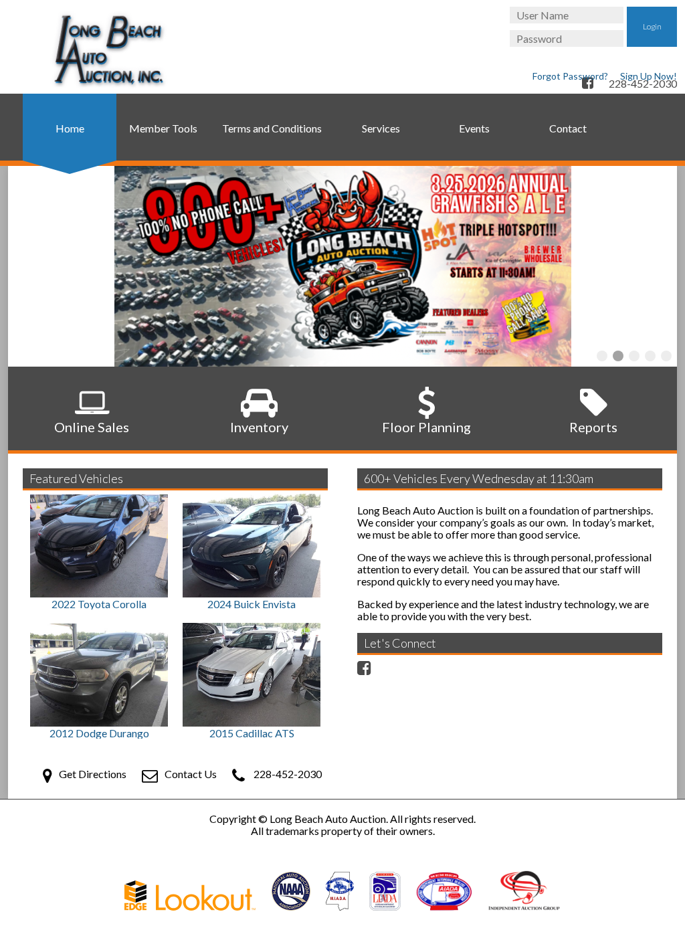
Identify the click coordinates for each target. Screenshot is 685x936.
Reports (593, 427)
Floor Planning (426, 427)
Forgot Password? (570, 76)
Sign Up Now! (648, 76)
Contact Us (191, 773)
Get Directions (92, 773)
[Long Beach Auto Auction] (108, 50)
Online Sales (91, 427)
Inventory (259, 427)
